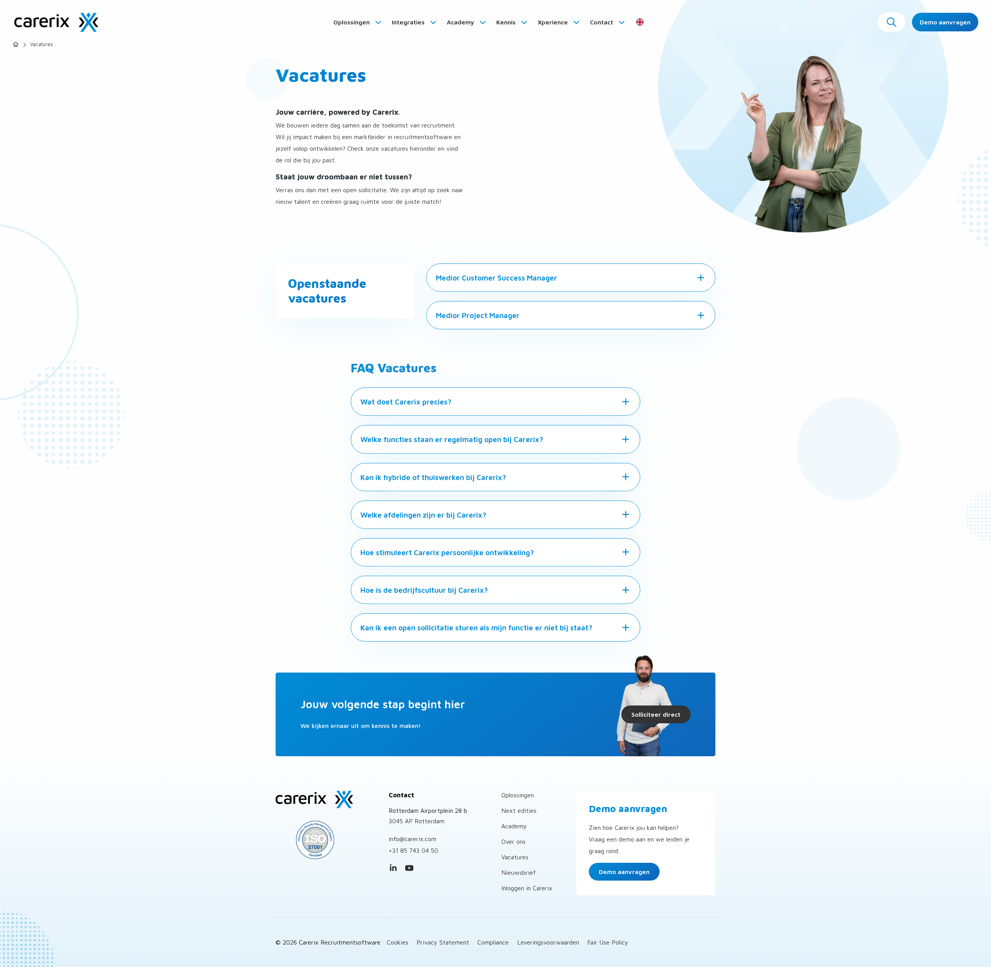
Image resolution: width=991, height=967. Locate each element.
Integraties (409, 22)
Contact (602, 22)
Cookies (397, 942)
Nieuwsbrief (518, 872)
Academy (461, 22)
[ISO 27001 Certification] (326, 840)
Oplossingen (352, 22)
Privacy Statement (443, 942)
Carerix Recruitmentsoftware (56, 22)
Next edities (519, 810)
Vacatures (514, 856)
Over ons (513, 841)
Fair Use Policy (607, 942)
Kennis (506, 22)
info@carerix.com (412, 838)
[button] (891, 22)
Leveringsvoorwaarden (548, 942)
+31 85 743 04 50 (413, 850)
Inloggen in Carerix (526, 887)
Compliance (493, 942)
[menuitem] (357, 22)
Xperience (553, 22)
